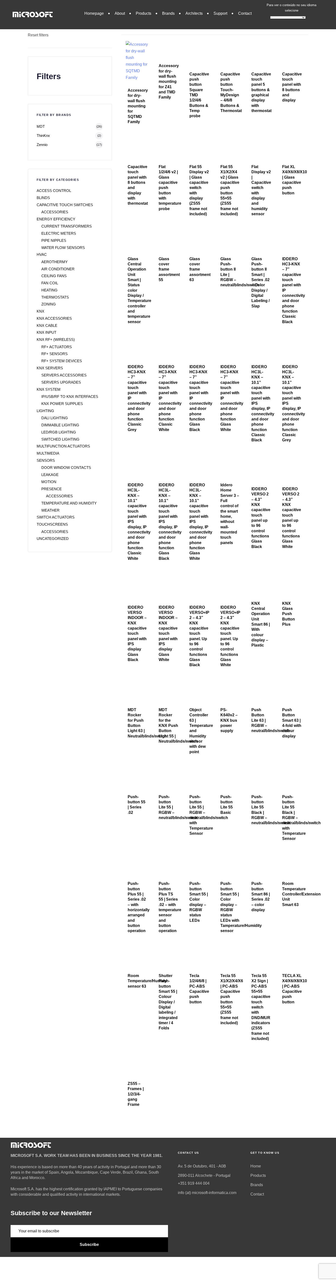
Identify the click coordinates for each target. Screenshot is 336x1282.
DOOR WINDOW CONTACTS (66, 467)
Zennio (42, 145)
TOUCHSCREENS (52, 524)
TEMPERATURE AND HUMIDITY (69, 503)
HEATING (49, 290)
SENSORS (46, 460)
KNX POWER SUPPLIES (62, 404)
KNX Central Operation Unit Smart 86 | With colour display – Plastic (260, 624)
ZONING (48, 304)
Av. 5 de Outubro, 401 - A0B (202, 1166)
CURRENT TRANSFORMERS (66, 226)
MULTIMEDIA (48, 453)
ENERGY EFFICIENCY (56, 219)
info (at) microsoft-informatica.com (207, 1193)
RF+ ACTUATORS (56, 347)
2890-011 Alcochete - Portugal (204, 1175)
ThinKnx (43, 135)
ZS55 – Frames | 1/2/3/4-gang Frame (136, 1094)
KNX (40, 311)
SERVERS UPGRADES (61, 382)
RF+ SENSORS (54, 354)
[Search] (103, 19)
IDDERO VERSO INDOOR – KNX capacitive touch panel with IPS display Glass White (168, 633)
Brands (168, 13)
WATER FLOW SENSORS (63, 247)
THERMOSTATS (55, 297)
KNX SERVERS (50, 368)
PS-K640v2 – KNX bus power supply (229, 720)
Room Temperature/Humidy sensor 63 (147, 981)
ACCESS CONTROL (54, 190)
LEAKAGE (50, 475)
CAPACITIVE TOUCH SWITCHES (65, 205)
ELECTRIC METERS (58, 233)
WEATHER (50, 510)
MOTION (48, 482)
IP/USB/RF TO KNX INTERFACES (69, 396)
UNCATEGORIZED (53, 538)
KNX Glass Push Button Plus (288, 613)
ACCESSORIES (54, 212)
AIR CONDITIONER (58, 269)
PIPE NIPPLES (53, 240)
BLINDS (43, 198)
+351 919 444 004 (194, 1183)
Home (255, 1166)
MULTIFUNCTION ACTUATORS (63, 446)
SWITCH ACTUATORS (56, 517)
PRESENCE (51, 489)
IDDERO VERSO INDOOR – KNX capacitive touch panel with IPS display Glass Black (137, 633)
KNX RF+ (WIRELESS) (56, 339)
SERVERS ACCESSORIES (64, 375)
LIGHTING (45, 411)
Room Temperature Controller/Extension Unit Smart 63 (301, 894)
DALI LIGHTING (54, 418)
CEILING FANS (54, 276)
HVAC (42, 254)
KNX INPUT (46, 332)
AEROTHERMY (54, 262)
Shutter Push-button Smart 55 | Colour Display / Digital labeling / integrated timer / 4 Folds (168, 1002)
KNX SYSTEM (49, 389)
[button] (138, 28)
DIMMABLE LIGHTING (60, 425)
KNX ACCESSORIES (54, 318)
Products (143, 13)
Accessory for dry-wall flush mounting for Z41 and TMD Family (169, 81)
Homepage (94, 13)
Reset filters (38, 35)
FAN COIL (49, 283)
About (120, 13)
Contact (245, 13)
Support (220, 13)
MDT (41, 126)
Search (34, 9)
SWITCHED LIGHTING (60, 439)
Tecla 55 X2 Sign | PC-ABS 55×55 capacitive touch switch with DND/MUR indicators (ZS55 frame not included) (260, 1007)
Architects (194, 13)
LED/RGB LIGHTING (58, 432)
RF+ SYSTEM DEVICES (61, 361)
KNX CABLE (47, 325)
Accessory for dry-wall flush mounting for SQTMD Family (138, 106)
